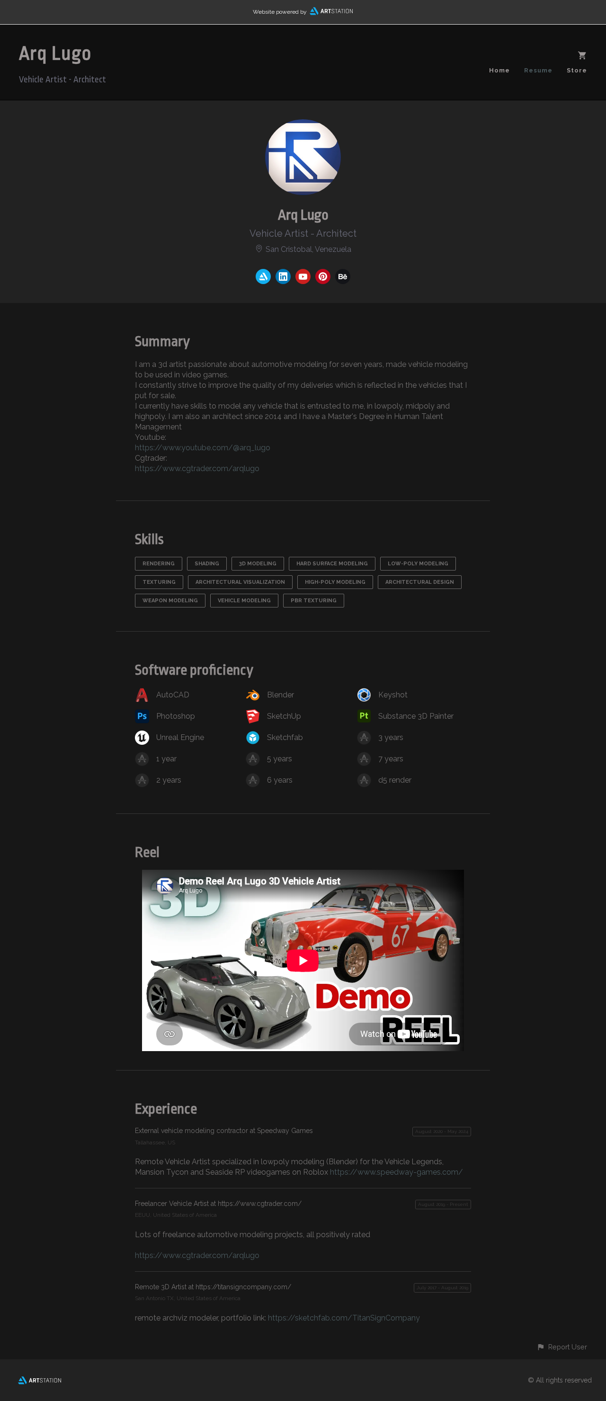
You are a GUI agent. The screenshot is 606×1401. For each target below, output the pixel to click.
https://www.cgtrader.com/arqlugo (197, 468)
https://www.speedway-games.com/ (396, 1172)
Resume (538, 70)
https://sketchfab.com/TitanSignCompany (344, 1317)
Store (577, 70)
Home (499, 70)
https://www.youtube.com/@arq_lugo (202, 447)
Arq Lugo (55, 53)
